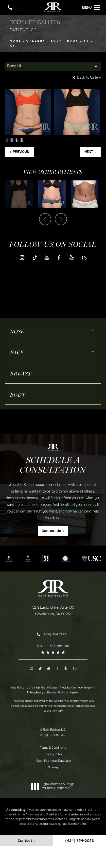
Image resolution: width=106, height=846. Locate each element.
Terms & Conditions (53, 748)
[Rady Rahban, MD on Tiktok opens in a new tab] (34, 257)
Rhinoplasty (35, 692)
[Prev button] (45, 219)
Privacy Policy (54, 754)
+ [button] (93, 330)
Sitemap (53, 767)
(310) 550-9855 (77, 824)
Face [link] (17, 352)
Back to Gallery (88, 77)
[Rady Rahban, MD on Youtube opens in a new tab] (46, 257)
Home (15, 41)
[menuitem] (22, 257)
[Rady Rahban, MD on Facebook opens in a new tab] (59, 257)
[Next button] (61, 219)
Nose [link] (17, 332)
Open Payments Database (53, 761)
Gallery (36, 41)
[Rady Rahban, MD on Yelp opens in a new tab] (71, 257)
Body (56, 41)
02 (12, 46)
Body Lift (78, 41)
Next (89, 152)
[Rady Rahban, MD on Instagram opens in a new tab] (21, 257)
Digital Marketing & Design (58, 786)
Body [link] (17, 395)
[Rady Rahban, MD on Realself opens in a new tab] (84, 257)
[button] (97, 7)
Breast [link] (20, 374)
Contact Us (51, 531)
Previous (21, 152)
